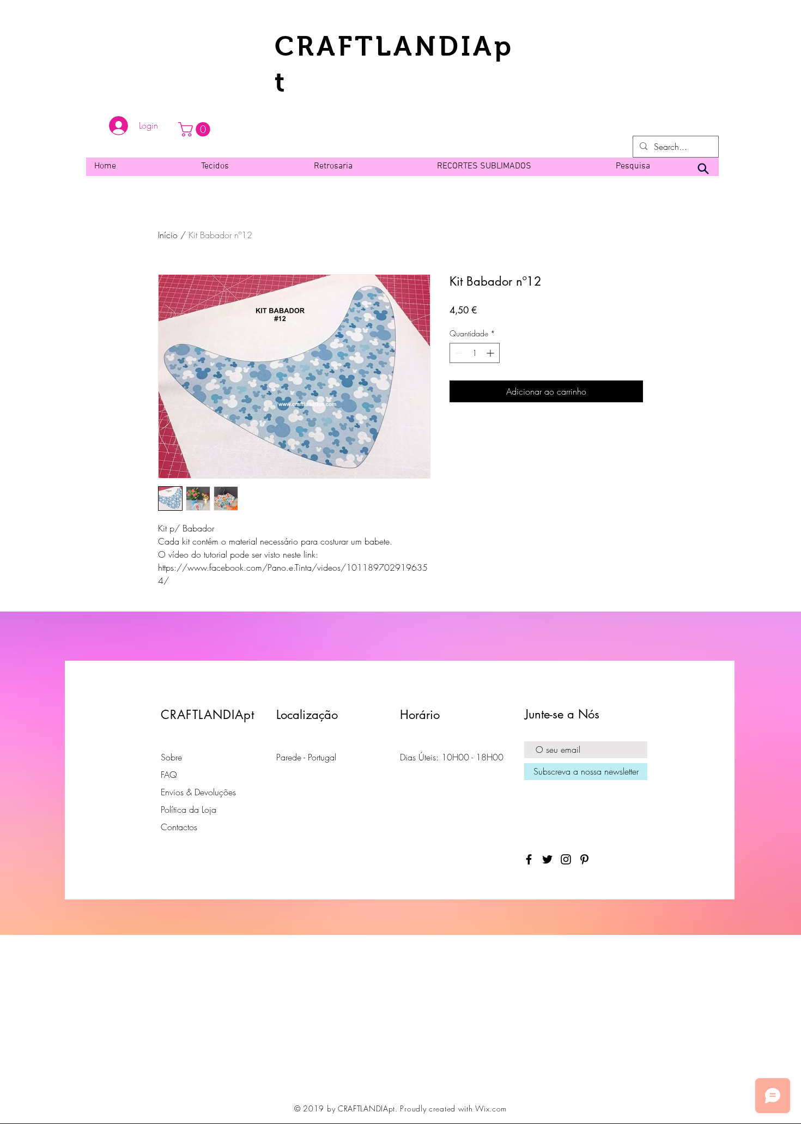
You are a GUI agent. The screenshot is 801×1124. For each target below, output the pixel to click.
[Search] (703, 169)
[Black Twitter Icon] (547, 859)
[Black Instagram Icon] (566, 859)
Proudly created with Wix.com (453, 1108)
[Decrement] (458, 352)
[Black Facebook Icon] (529, 859)
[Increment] (491, 352)
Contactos (179, 827)
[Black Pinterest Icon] (584, 859)
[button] (196, 129)
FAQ (169, 775)
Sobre (171, 757)
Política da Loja (188, 809)
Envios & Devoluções (198, 792)
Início (168, 235)
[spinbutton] (474, 352)
